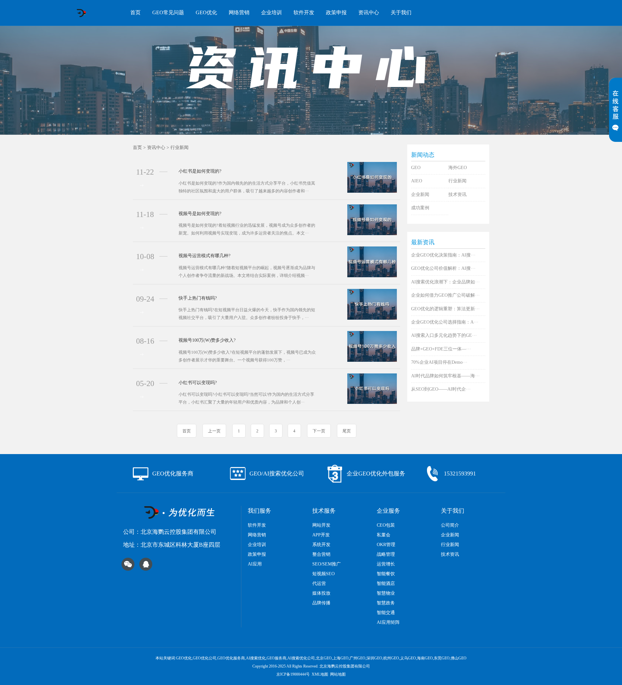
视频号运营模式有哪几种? (204, 255)
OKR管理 (386, 544)
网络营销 (239, 12)
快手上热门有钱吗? (198, 298)
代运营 (319, 583)
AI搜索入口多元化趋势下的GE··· (444, 335)
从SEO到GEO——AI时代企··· (441, 389)
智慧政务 (386, 602)
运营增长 (386, 564)
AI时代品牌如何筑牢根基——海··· (445, 375)
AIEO (416, 180)
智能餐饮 (386, 573)
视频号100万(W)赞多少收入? (207, 340)
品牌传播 (321, 602)
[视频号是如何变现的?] (372, 219)
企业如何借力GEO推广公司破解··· (445, 295)
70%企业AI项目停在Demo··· (439, 362)
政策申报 (336, 12)
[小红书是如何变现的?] (372, 177)
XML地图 (320, 674)
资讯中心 (368, 12)
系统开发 (321, 544)
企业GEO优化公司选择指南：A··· (444, 322)
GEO (415, 167)
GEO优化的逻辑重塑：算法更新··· (445, 308)
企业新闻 (420, 194)
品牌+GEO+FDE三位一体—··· (441, 349)
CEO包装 (386, 525)
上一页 (214, 430)
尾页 (346, 430)
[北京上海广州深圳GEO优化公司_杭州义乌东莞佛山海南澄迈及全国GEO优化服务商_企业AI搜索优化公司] (81, 13)
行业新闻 (179, 147)
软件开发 (304, 12)
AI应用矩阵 (388, 622)
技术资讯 (457, 194)
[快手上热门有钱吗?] (372, 303)
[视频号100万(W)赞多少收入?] (372, 346)
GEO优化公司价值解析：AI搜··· (443, 268)
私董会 (383, 534)
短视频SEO (323, 573)
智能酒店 (386, 583)
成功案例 (420, 207)
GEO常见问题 (168, 12)
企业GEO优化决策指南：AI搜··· (443, 255)
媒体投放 (321, 593)
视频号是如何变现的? (200, 213)
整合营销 (321, 554)
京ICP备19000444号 (293, 674)
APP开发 (321, 534)
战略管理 (386, 554)
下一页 (319, 430)
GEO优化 (206, 12)
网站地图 (338, 674)
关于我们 (401, 12)
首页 (135, 12)
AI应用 (255, 564)
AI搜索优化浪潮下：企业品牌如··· (445, 282)
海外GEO (457, 167)
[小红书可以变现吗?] (372, 388)
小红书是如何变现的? (200, 171)
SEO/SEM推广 (326, 564)
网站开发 (321, 525)
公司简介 (450, 525)
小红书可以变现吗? (198, 382)
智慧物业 (386, 593)
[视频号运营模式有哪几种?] (372, 261)
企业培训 (271, 12)
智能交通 (386, 612)
